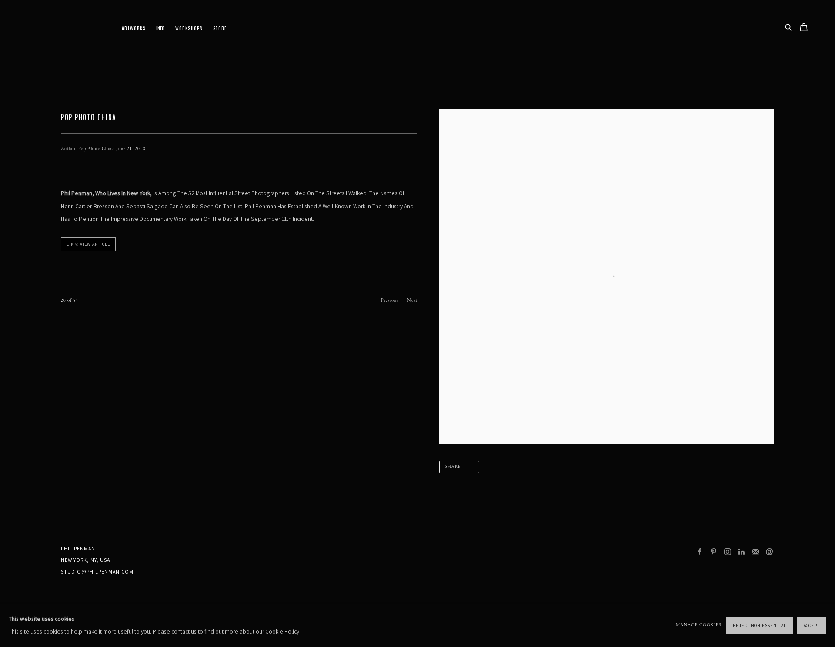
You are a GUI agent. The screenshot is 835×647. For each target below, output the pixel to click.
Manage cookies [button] (698, 625)
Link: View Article (88, 244)
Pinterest (714, 552)
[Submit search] (789, 28)
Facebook (700, 552)
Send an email (769, 552)
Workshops (188, 28)
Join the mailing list (755, 552)
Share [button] (453, 467)
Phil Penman (61, 28)
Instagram (727, 552)
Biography (160, 28)
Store (220, 28)
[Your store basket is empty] (803, 28)
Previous (389, 300)
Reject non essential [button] (759, 625)
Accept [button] (812, 625)
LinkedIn (741, 552)
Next (412, 300)
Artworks (133, 28)
